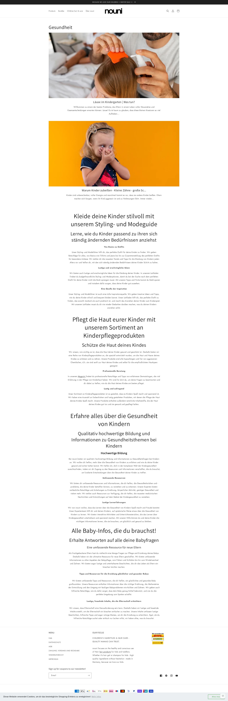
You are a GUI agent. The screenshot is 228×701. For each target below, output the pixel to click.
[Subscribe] (88, 675)
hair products (105, 651)
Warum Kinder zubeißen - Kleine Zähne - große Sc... (114, 190)
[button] (167, 11)
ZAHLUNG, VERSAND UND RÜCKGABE (64, 650)
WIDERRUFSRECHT (56, 655)
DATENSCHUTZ (55, 642)
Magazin (82, 376)
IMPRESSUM (53, 659)
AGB (50, 646)
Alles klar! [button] (216, 697)
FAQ (50, 638)
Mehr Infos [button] (96, 697)
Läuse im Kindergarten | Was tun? (114, 102)
